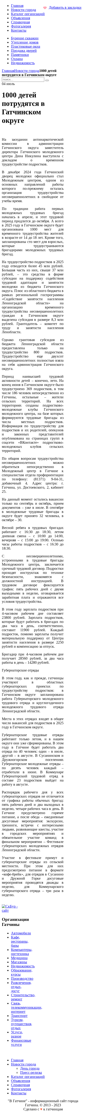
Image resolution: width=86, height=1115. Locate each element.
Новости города (26, 71)
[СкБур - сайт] (12, 910)
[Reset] (47, 80)
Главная (8, 71)
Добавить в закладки (65, 7)
